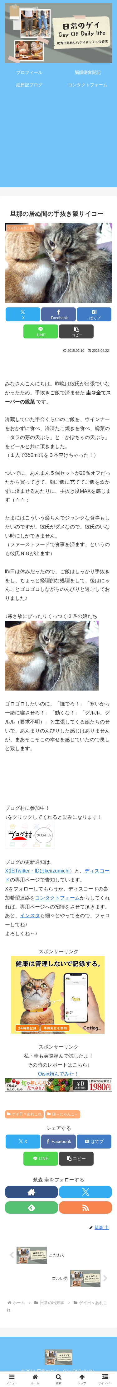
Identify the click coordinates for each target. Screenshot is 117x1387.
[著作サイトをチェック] (31, 1192)
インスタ (30, 915)
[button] (76, 331)
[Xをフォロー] (85, 1192)
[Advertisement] (58, 142)
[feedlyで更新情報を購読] (31, 1207)
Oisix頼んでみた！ (58, 1074)
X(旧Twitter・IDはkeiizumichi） (40, 870)
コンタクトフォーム (57, 897)
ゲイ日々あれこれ (27, 1114)
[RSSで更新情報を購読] (85, 1207)
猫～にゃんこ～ (65, 1114)
